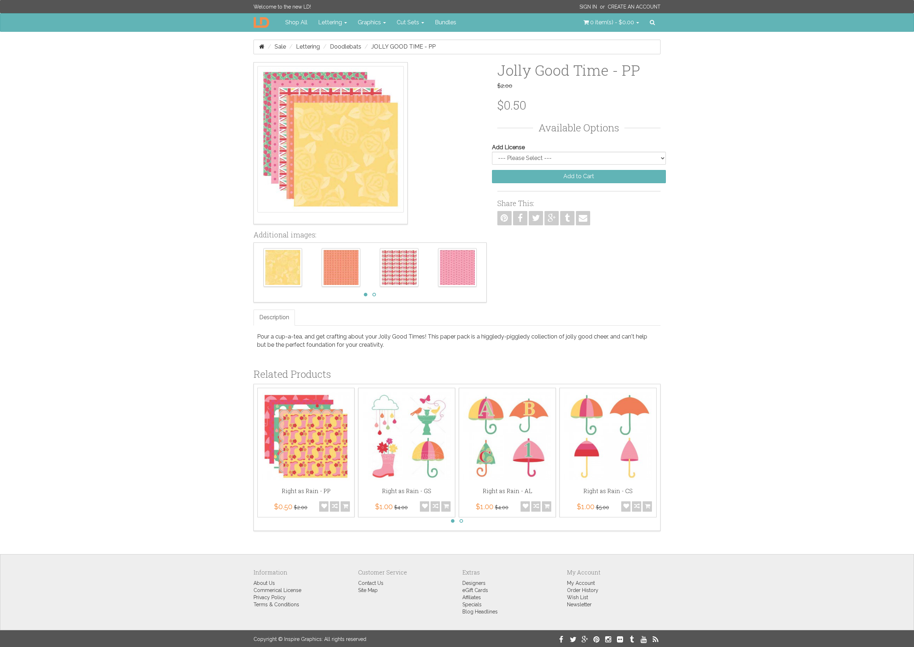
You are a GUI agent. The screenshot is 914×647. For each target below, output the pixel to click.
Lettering (308, 46)
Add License (508, 147)
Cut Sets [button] (409, 22)
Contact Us (370, 583)
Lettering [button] (330, 22)
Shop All (296, 22)
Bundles (445, 22)
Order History (582, 590)
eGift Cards (475, 590)
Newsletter (579, 604)
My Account (581, 583)
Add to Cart (578, 176)
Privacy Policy (269, 597)
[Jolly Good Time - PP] (330, 143)
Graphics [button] (370, 22)
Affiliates (471, 597)
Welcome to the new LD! (282, 7)
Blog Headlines (480, 612)
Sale (280, 46)
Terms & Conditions (276, 604)
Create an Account (634, 7)
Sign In (588, 7)
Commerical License (277, 590)
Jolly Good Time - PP (403, 46)
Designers (474, 583)
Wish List (577, 597)
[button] (611, 22)
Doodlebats (345, 46)
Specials (472, 604)
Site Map (368, 590)
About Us (264, 583)
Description (274, 317)
